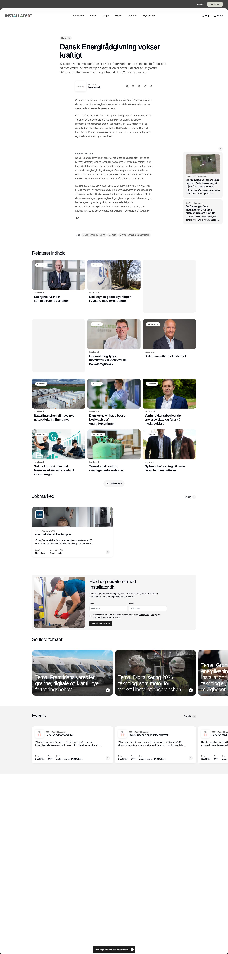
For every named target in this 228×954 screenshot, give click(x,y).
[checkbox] (113, 69)
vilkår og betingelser (122, 69)
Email (114, 55)
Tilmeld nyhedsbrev (123, 77)
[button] (167, 20)
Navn (114, 45)
